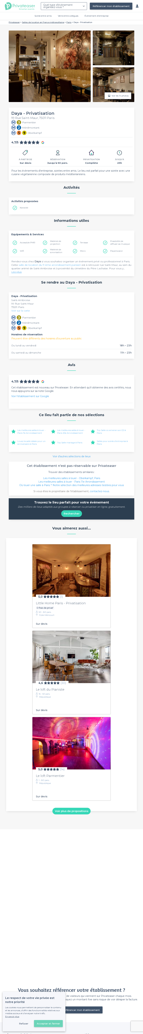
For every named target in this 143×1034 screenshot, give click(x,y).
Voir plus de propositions (71, 811)
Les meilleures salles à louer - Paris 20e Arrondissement (71, 431)
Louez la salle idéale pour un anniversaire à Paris (31, 442)
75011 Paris (17, 307)
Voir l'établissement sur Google (30, 396)
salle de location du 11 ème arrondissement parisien (50, 264)
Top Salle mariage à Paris (69, 442)
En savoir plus (12, 1016)
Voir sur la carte (20, 310)
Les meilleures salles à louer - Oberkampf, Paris (71, 478)
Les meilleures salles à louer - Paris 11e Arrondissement (31, 431)
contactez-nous (99, 491)
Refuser (23, 1023)
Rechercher (72, 513)
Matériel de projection (55, 242)
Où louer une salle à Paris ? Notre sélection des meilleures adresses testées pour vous (71, 485)
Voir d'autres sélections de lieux (72, 456)
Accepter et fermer (48, 1023)
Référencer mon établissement (111, 6)
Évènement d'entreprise (96, 15)
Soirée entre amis (43, 15)
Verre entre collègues (68, 15)
